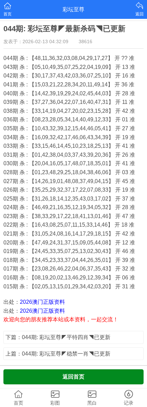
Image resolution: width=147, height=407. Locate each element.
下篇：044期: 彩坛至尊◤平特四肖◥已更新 (57, 337)
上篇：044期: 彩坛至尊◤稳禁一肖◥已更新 (57, 354)
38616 (85, 41)
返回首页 (73, 377)
